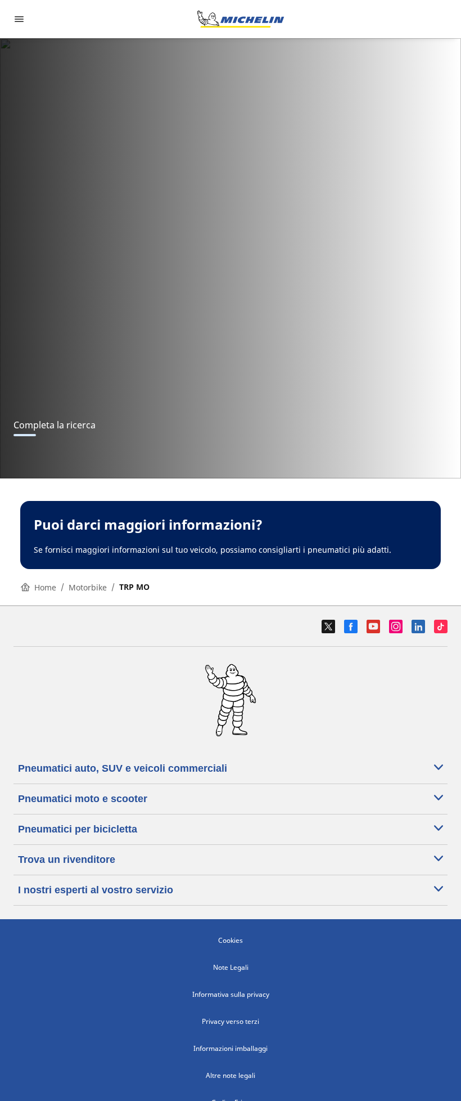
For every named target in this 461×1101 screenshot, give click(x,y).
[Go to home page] (241, 19)
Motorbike (88, 587)
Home (45, 587)
